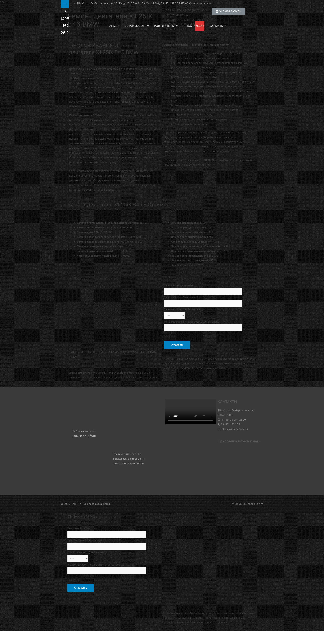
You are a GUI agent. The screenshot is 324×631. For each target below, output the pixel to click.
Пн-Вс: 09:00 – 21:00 (233, 419)
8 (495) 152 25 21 (230, 424)
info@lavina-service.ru (234, 429)
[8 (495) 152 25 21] (65, 4)
